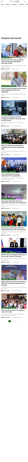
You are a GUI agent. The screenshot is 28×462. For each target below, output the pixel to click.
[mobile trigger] (2, 1)
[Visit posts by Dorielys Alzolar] (2, 69)
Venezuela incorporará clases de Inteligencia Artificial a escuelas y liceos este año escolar (13, 118)
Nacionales (5, 57)
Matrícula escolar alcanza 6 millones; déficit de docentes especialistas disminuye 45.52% (12, 61)
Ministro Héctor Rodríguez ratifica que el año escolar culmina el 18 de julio (13, 255)
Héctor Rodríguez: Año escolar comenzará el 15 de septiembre (10, 175)
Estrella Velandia (6, 154)
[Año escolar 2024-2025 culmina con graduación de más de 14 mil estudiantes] (14, 191)
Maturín (11, 198)
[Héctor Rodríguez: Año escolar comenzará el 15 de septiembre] (14, 165)
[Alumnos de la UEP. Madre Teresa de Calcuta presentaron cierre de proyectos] (14, 218)
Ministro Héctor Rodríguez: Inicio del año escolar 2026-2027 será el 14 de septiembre (13, 90)
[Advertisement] (14, 20)
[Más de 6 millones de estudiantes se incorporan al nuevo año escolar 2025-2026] (14, 136)
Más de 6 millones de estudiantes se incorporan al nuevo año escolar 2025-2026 (12, 147)
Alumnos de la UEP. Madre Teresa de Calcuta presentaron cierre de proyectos (13, 228)
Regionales (12, 307)
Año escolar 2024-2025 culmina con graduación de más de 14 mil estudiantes (13, 201)
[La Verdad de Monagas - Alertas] (14, 1)
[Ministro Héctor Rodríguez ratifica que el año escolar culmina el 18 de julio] (14, 245)
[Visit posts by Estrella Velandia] (2, 154)
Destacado (5, 86)
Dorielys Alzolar (6, 68)
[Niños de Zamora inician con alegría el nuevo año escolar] (14, 301)
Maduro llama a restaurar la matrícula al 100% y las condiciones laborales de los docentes (13, 283)
